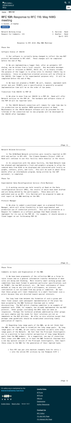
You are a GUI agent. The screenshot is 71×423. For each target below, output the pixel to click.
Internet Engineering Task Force (12, 390)
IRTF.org (40, 395)
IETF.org (40, 392)
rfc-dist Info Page (43, 416)
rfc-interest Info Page (44, 419)
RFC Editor (41, 413)
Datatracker (41, 401)
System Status (5, 404)
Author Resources (43, 404)
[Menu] (69, 2)
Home (4, 12)
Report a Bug (16, 404)
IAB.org (39, 398)
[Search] (65, 2)
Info (68, 7)
